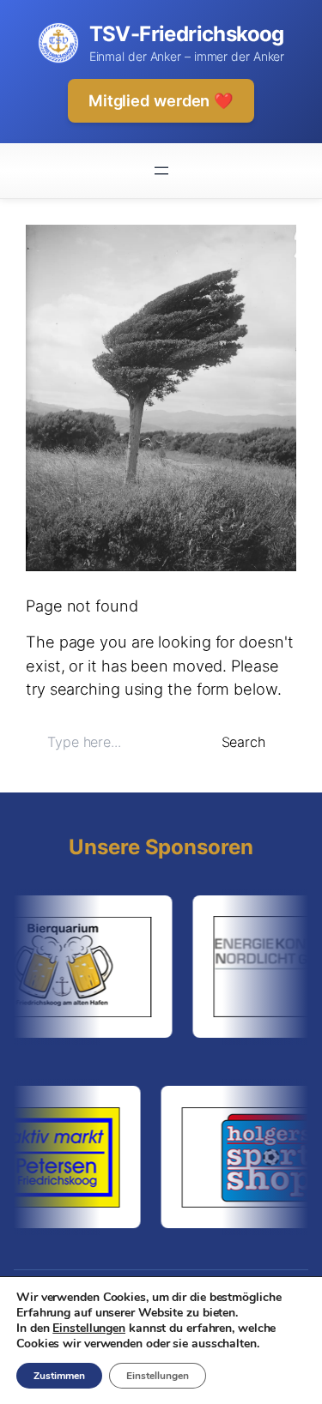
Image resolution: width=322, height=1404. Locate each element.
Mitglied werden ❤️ (161, 100)
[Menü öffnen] (161, 170)
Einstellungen (88, 1328)
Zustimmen (59, 1376)
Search (243, 741)
